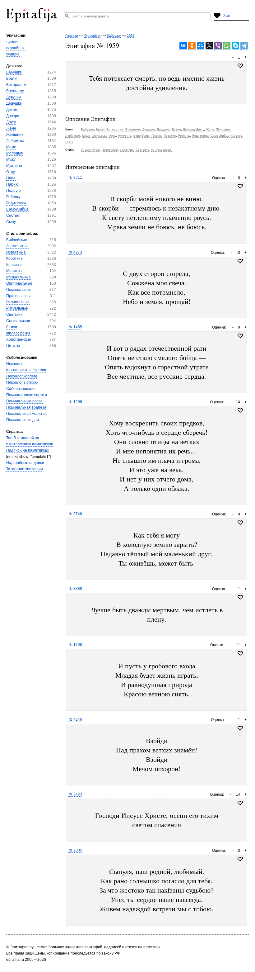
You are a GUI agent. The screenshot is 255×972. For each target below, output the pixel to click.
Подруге (13, 190)
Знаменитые (17, 246)
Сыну (11, 222)
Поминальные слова (24, 401)
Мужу (11, 159)
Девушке (13, 97)
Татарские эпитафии (24, 469)
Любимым (15, 141)
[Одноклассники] (192, 46)
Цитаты (13, 346)
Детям (11, 109)
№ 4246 (75, 719)
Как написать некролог (26, 370)
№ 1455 (75, 327)
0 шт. (227, 15)
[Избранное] (240, 186)
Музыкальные (18, 277)
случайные (16, 48)
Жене (11, 128)
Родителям (16, 203)
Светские (14, 314)
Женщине (15, 134)
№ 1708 (75, 644)
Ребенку (13, 197)
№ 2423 (75, 794)
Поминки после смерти (26, 395)
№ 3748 (75, 514)
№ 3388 (75, 588)
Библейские (16, 240)
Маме (11, 147)
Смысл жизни (18, 321)
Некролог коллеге (21, 376)
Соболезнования (21, 388)
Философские (18, 333)
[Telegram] (244, 46)
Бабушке (14, 72)
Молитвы (14, 271)
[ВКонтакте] (183, 46)
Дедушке (14, 103)
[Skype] (235, 46)
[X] (209, 46)
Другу (11, 122)
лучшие (13, 42)
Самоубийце (17, 209)
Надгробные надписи (25, 463)
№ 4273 (75, 252)
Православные (19, 296)
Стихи (11, 327)
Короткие (14, 258)
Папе (11, 178)
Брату (11, 78)
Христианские (18, 339)
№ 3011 (75, 177)
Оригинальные (19, 283)
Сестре (12, 215)
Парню (12, 184)
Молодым (14, 153)
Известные (16, 252)
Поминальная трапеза (26, 407)
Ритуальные (17, 308)
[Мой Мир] (200, 46)
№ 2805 (75, 850)
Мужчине (14, 166)
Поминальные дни (22, 420)
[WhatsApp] (226, 46)
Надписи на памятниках (27, 450)
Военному (15, 91)
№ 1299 (75, 402)
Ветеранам (16, 85)
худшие (13, 54)
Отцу (10, 172)
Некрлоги (14, 364)
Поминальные (18, 289)
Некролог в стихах (22, 382)
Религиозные (18, 302)
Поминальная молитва (26, 413)
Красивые (15, 265)
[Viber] (218, 46)
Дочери (12, 116)
